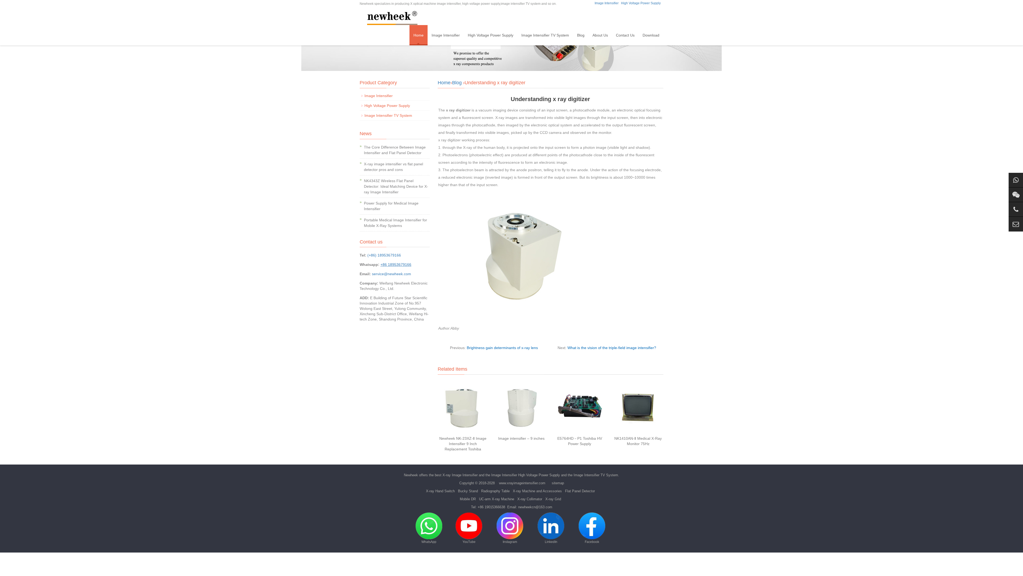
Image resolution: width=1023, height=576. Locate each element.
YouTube (469, 542)
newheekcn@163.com (535, 507)
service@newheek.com (391, 274)
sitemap (558, 483)
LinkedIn (551, 542)
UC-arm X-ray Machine (496, 499)
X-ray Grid (553, 499)
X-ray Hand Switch (440, 491)
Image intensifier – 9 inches (521, 438)
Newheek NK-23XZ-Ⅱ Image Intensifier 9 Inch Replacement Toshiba (462, 443)
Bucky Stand (468, 491)
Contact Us (625, 35)
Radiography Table (495, 491)
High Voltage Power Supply (641, 3)
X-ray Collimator (529, 499)
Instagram (510, 542)
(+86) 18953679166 (384, 255)
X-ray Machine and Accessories (537, 491)
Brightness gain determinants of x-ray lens (502, 348)
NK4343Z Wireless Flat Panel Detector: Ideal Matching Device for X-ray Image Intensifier (396, 186)
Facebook (592, 542)
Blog (580, 35)
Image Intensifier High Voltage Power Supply (525, 475)
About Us (600, 35)
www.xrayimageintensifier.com (522, 483)
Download (651, 35)
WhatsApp (428, 542)
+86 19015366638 (491, 507)
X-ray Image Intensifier (460, 475)
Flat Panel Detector (580, 491)
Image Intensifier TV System (545, 35)
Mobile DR (468, 499)
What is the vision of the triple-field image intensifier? (611, 348)
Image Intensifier (607, 3)
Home (418, 35)
